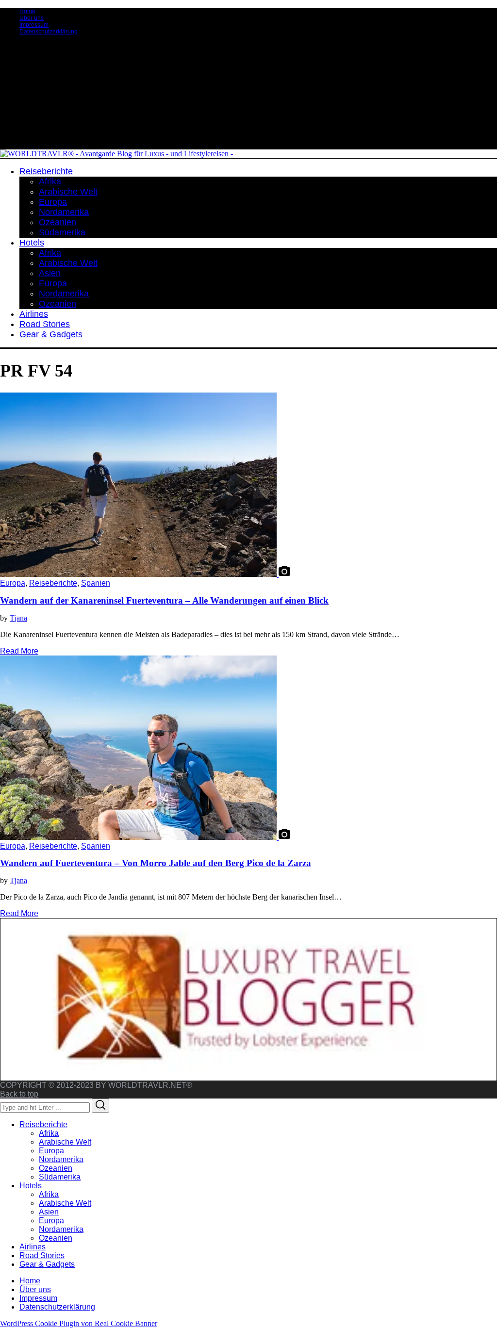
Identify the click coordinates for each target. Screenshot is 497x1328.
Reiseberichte (53, 583)
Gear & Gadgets (47, 1264)
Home (27, 11)
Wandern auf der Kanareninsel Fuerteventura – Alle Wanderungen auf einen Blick (164, 600)
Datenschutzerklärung (48, 31)
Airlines (32, 1247)
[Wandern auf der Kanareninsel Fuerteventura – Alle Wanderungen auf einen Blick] (139, 574)
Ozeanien (55, 1168)
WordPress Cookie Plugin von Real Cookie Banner (78, 1323)
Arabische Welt (65, 1142)
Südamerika (60, 1177)
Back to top (19, 1094)
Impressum (34, 24)
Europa (12, 583)
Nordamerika (61, 1159)
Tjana (18, 618)
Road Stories (42, 1255)
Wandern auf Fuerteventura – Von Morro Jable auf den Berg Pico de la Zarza (155, 863)
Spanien (95, 583)
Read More (19, 651)
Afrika (49, 1133)
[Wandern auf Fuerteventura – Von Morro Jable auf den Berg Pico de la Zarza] (139, 837)
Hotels (30, 1185)
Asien (49, 1212)
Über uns (31, 18)
